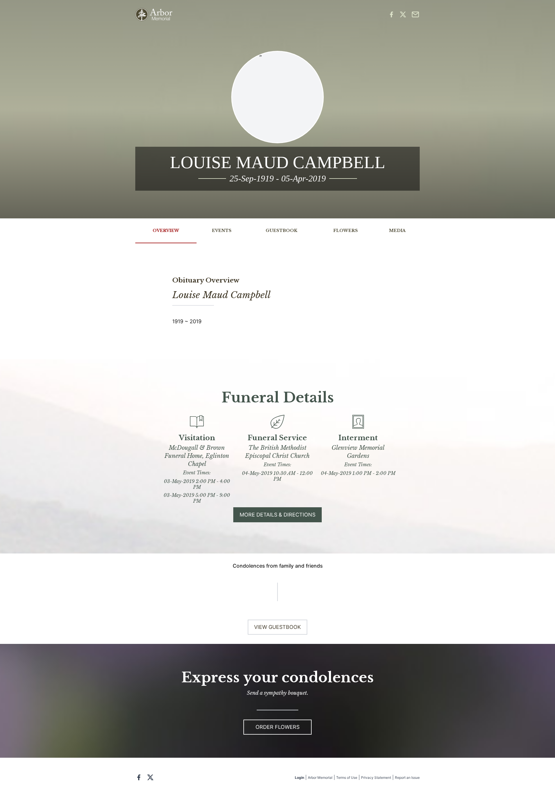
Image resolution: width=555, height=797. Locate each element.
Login (299, 777)
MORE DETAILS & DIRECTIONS (277, 515)
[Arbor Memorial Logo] (153, 14)
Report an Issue (407, 777)
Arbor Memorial (320, 777)
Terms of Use (346, 777)
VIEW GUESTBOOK (277, 627)
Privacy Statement (376, 777)
